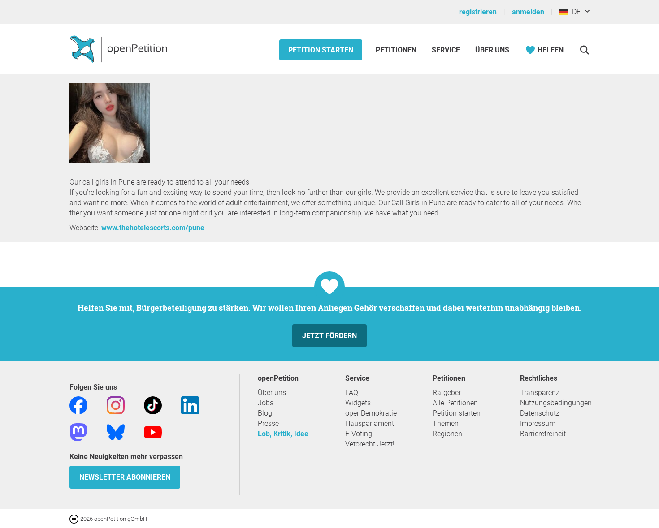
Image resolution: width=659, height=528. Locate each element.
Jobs (265, 403)
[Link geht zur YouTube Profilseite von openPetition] (153, 431)
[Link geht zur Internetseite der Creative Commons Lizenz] (74, 518)
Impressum (537, 423)
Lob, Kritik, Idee (283, 433)
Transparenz (539, 392)
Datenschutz (539, 413)
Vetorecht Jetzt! (370, 444)
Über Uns (492, 50)
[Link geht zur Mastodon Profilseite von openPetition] (78, 431)
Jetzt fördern (329, 335)
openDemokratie (371, 413)
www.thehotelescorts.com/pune (152, 227)
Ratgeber (447, 392)
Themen (446, 423)
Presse (268, 423)
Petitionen (397, 50)
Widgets (358, 403)
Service (446, 50)
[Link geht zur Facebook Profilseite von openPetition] (78, 404)
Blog (265, 413)
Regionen (447, 433)
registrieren (478, 12)
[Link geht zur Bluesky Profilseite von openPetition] (116, 431)
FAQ (351, 392)
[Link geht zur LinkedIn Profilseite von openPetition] (190, 404)
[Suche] (584, 50)
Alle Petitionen (455, 403)
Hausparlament (369, 423)
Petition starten (320, 50)
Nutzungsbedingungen (556, 403)
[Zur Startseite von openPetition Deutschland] (119, 49)
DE (574, 12)
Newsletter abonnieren (124, 477)
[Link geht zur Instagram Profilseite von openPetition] (116, 404)
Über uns (272, 392)
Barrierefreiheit (543, 433)
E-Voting (358, 433)
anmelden (528, 12)
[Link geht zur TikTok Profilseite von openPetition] (153, 404)
